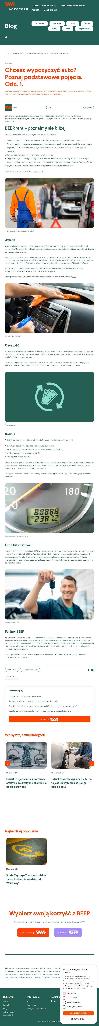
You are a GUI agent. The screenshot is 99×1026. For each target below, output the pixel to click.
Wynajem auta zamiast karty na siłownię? (25, 696)
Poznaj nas (45, 719)
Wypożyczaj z (28, 932)
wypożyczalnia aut (30, 670)
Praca (68, 29)
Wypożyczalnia (84, 29)
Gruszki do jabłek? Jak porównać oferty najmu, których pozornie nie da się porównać (43, 706)
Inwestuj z (63, 932)
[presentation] (7, 763)
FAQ (74, 276)
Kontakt (35, 10)
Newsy (87, 24)
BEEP (15, 107)
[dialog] (78, 994)
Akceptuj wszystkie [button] (78, 1013)
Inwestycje (57, 24)
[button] (78, 1019)
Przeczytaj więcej (26, 767)
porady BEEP (11, 670)
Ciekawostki (39, 24)
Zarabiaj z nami (51, 10)
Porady (54, 29)
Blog (11, 25)
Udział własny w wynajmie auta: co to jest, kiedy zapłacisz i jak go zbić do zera (40, 711)
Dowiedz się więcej (79, 988)
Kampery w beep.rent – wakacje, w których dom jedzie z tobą (33, 701)
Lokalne (73, 24)
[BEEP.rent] (10, 5)
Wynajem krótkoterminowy (44, 5)
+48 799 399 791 (18, 9)
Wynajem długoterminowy (73, 5)
